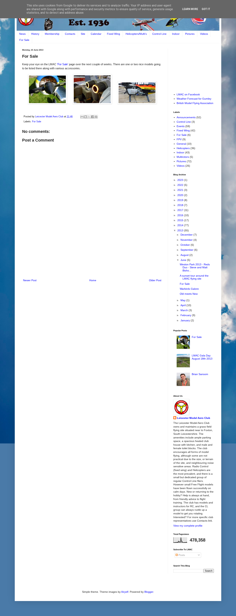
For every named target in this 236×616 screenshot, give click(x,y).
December (187, 234)
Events (181, 126)
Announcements (186, 117)
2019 (180, 200)
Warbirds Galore (189, 288)
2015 (180, 220)
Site (83, 33)
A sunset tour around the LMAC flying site (194, 277)
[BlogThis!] (85, 117)
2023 (180, 179)
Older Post (155, 280)
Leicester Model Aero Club (193, 417)
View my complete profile (187, 525)
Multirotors (183, 156)
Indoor (176, 33)
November (187, 239)
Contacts (70, 33)
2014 (180, 225)
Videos (204, 33)
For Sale (24, 39)
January (186, 320)
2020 (180, 195)
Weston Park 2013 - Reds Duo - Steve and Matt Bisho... (195, 267)
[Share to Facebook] (92, 117)
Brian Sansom (200, 374)
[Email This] (82, 117)
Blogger (148, 591)
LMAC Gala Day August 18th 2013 (202, 357)
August (185, 254)
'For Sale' (62, 64)
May (183, 300)
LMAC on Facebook (188, 94)
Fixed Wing (113, 33)
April (183, 305)
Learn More (190, 9)
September (187, 249)
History (35, 33)
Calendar (96, 33)
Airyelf (124, 591)
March (185, 310)
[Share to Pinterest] (96, 117)
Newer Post (30, 280)
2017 (180, 210)
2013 (180, 230)
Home (92, 280)
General (181, 143)
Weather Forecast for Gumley (194, 98)
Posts (181, 555)
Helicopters (183, 148)
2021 (180, 189)
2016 (180, 215)
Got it (206, 9)
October (186, 244)
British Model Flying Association (195, 103)
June (184, 259)
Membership (52, 33)
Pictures (190, 33)
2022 (180, 184)
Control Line (159, 33)
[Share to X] (89, 117)
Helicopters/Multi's (136, 33)
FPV (179, 139)
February (186, 315)
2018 (180, 205)
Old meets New (189, 293)
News (22, 33)
